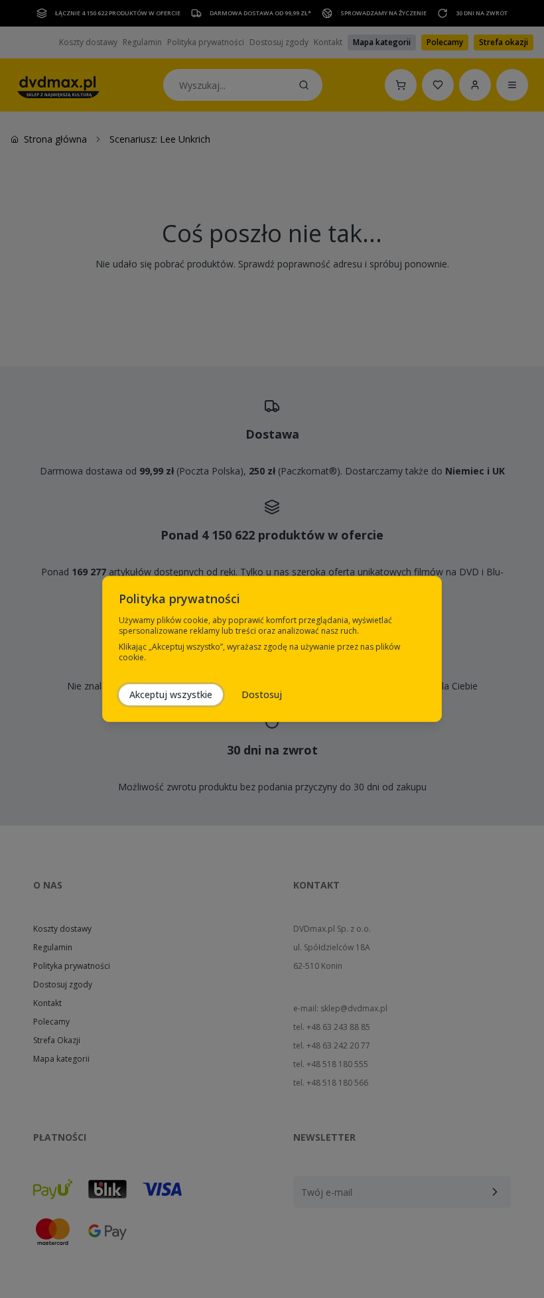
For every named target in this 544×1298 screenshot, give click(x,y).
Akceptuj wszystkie (170, 694)
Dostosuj (261, 694)
